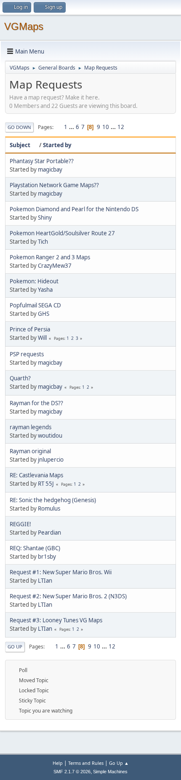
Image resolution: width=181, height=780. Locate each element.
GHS (43, 313)
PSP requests (27, 354)
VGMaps (23, 26)
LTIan (45, 580)
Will (42, 338)
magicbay (50, 169)
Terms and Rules (86, 763)
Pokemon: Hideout (34, 281)
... (72, 127)
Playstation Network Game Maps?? (54, 185)
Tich (43, 241)
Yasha (45, 289)
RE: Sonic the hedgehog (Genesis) (53, 500)
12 (120, 127)
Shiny (45, 217)
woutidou (50, 435)
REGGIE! (20, 524)
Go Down (19, 127)
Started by (57, 145)
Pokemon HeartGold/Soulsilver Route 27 (62, 233)
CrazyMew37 (55, 265)
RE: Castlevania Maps (36, 475)
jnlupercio (51, 459)
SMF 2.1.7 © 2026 (71, 771)
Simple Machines (110, 771)
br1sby (47, 556)
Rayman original (30, 451)
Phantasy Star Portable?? (42, 161)
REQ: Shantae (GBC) (35, 548)
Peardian (49, 532)
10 (105, 127)
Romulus (49, 508)
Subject (20, 145)
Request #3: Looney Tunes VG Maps (56, 620)
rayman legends (30, 427)
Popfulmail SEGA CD (35, 305)
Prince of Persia (30, 329)
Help (58, 763)
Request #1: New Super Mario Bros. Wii (61, 572)
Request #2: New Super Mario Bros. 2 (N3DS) (68, 596)
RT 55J (46, 483)
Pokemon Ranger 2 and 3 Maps (50, 257)
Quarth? (20, 378)
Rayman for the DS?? (36, 403)
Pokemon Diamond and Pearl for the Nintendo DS (74, 209)
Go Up (15, 646)
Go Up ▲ (119, 763)
